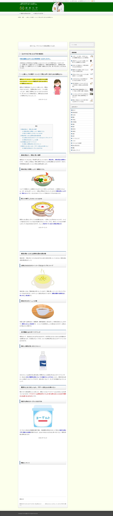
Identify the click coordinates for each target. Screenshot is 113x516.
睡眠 (73, 117)
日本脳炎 (74, 122)
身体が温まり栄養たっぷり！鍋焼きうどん (33, 131)
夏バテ (73, 110)
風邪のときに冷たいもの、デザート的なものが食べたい (34, 146)
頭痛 (73, 133)
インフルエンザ (75, 138)
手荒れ (73, 119)
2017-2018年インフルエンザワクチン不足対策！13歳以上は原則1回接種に (80, 85)
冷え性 (73, 114)
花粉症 (73, 131)
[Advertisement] (56, 30)
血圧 (73, 136)
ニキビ (73, 140)
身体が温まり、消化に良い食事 (29, 129)
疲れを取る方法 (75, 145)
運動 (73, 147)
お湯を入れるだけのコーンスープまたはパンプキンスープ (37, 137)
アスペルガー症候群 (76, 143)
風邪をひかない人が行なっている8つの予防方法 (55, 503)
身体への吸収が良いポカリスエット (31, 144)
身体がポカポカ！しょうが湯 (30, 139)
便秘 (73, 124)
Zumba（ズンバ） (76, 150)
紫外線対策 (74, 112)
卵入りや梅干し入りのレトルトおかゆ (32, 133)
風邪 (23, 499)
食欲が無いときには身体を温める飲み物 (31, 135)
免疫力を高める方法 (25, 13)
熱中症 (73, 129)
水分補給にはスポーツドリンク (29, 142)
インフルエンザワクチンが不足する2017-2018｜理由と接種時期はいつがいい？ (80, 95)
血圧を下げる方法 (39, 13)
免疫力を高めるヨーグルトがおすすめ (32, 148)
